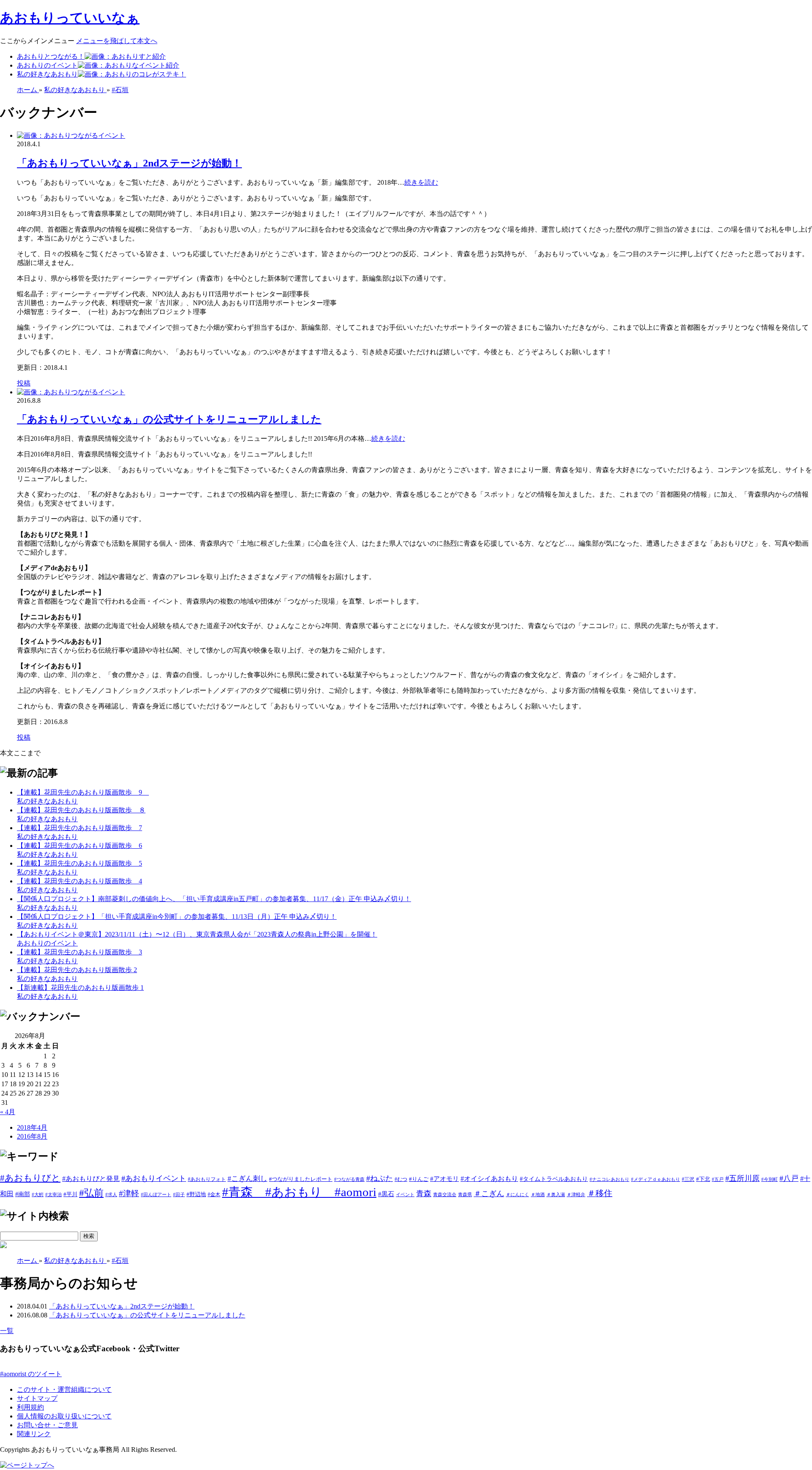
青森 (423, 1193)
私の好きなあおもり (47, 74)
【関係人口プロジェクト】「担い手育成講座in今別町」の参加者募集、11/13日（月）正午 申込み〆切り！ (177, 916)
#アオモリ (444, 1178)
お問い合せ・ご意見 (47, 1425)
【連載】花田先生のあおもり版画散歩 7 (79, 827)
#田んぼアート (156, 1194)
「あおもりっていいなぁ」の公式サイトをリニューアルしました (169, 419)
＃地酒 (538, 1194)
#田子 (179, 1194)
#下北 (703, 1179)
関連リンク (34, 1433)
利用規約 (30, 1407)
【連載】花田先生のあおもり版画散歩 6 (79, 845)
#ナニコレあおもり (609, 1179)
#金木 (214, 1194)
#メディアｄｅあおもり (655, 1179)
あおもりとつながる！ (51, 56)
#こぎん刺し (247, 1179)
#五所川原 (742, 1178)
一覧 (7, 1330)
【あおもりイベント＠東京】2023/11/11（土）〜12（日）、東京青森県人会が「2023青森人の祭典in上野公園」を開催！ (197, 934)
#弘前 (91, 1192)
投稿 (23, 383)
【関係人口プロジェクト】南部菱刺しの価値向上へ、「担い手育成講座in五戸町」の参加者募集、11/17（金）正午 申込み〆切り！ (214, 898)
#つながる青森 (349, 1179)
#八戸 (788, 1178)
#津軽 (129, 1193)
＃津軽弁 (576, 1194)
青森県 (465, 1194)
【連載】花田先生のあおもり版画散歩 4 (79, 881)
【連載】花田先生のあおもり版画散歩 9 (83, 792)
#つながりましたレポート (300, 1179)
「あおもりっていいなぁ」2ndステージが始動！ (129, 163)
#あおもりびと (30, 1178)
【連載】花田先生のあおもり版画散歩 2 (77, 969)
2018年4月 (32, 1127)
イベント (405, 1194)
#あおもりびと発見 (91, 1178)
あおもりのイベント (47, 65)
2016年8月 (32, 1136)
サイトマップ (37, 1398)
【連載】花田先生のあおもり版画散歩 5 (79, 863)
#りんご (418, 1179)
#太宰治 (53, 1194)
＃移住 (599, 1193)
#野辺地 (196, 1194)
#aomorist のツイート (31, 1373)
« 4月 (7, 1111)
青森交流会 (444, 1194)
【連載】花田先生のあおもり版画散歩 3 (79, 952)
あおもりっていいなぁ (70, 17)
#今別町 (769, 1179)
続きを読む (421, 182)
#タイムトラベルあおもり (554, 1178)
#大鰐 (38, 1194)
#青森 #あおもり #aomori (299, 1192)
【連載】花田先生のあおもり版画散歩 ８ (81, 810)
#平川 (70, 1194)
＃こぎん (489, 1193)
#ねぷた (379, 1178)
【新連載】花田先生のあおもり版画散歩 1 (80, 987)
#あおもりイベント (153, 1178)
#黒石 (386, 1194)
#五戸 (718, 1179)
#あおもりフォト (207, 1179)
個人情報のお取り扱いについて (64, 1416)
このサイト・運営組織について (64, 1389)
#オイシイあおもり (489, 1179)
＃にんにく (517, 1194)
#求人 (111, 1194)
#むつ (401, 1179)
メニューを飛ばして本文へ (116, 40)
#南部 (22, 1194)
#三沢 (688, 1179)
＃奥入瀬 (555, 1194)
